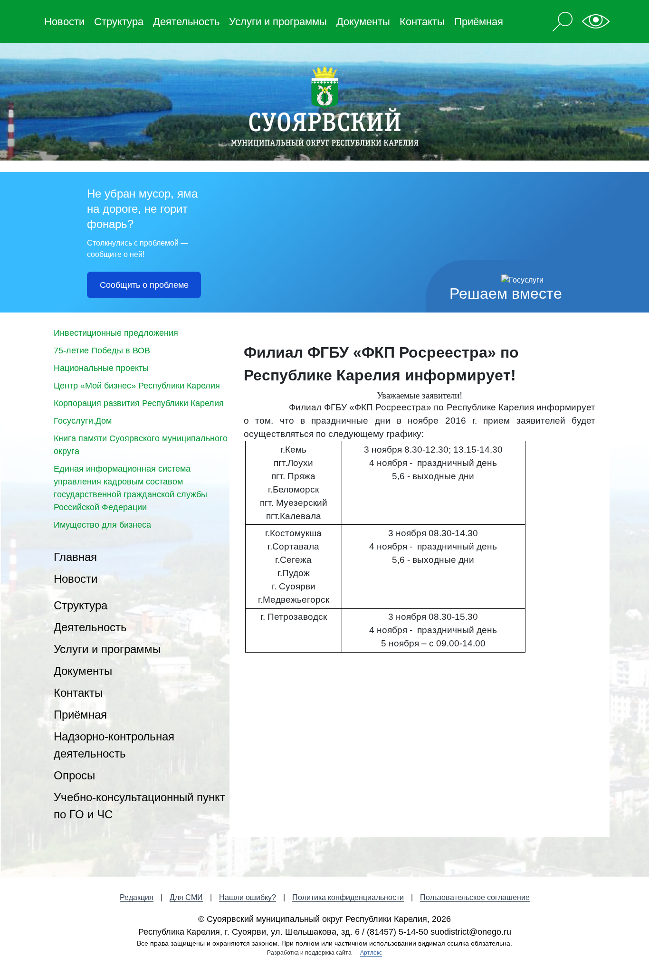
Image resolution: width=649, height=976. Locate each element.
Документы (363, 22)
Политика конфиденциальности (348, 897)
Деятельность (186, 22)
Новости (64, 22)
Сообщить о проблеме (144, 285)
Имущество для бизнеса (102, 525)
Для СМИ (186, 897)
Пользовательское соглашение (475, 897)
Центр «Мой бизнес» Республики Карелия (137, 385)
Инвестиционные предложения (116, 333)
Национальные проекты (101, 368)
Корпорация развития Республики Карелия (139, 403)
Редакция (136, 897)
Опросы (74, 775)
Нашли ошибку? (247, 897)
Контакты (422, 22)
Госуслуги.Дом (83, 421)
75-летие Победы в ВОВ (102, 350)
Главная (75, 556)
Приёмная (478, 22)
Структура (118, 22)
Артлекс (371, 952)
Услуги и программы (278, 22)
